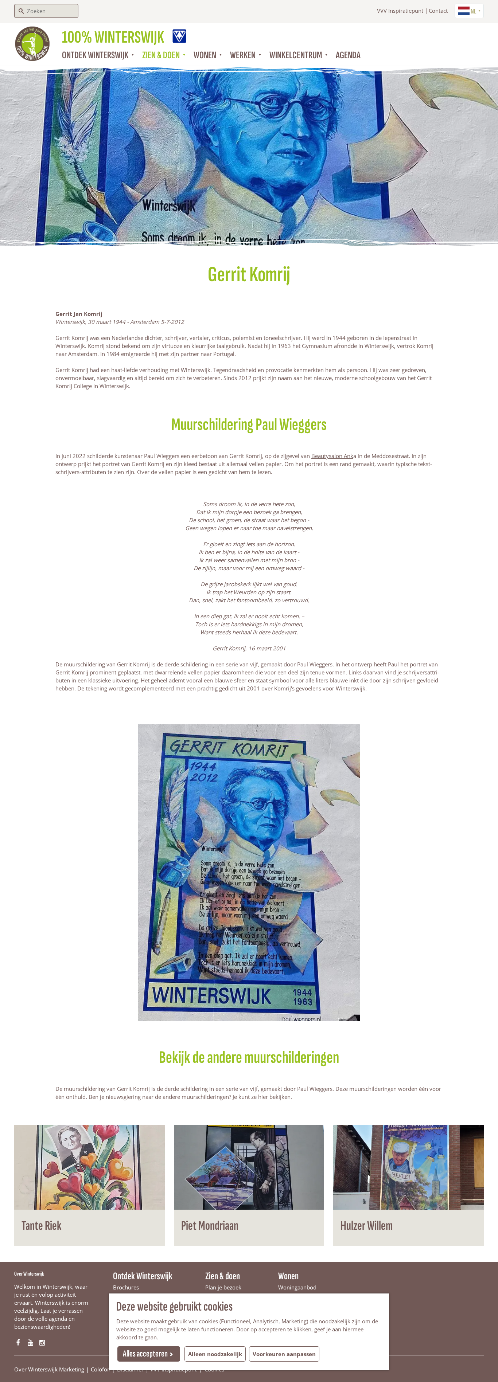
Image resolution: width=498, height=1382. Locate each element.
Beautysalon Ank (332, 455)
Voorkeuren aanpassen (284, 1354)
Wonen (288, 1276)
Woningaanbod (297, 1287)
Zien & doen (222, 1276)
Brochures (126, 1287)
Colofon (100, 1369)
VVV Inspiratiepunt (400, 10)
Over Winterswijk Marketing (49, 1369)
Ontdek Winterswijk (142, 1276)
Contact (438, 10)
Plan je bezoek (223, 1287)
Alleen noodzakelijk (215, 1354)
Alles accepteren (145, 1353)
